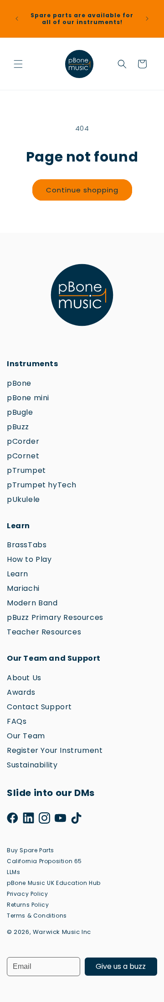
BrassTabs (26, 545)
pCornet (23, 456)
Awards (21, 692)
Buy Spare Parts (30, 850)
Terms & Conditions (37, 915)
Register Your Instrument (54, 750)
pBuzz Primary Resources (55, 617)
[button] (18, 64)
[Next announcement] (147, 19)
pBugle (20, 412)
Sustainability (32, 765)
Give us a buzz (121, 966)
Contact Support (39, 707)
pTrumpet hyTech (42, 485)
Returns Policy (28, 905)
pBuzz (18, 427)
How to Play (29, 559)
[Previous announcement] (17, 19)
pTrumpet (26, 470)
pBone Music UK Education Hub (54, 883)
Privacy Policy (27, 894)
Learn (17, 574)
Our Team (26, 736)
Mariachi (23, 588)
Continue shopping (82, 190)
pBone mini (28, 398)
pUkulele (23, 499)
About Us (24, 678)
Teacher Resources (44, 632)
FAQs (16, 721)
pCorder (23, 441)
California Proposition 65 (44, 861)
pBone (19, 383)
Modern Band (32, 603)
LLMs (13, 872)
